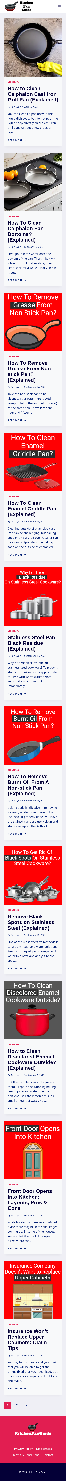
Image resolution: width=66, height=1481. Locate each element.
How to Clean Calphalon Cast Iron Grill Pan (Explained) (33, 94)
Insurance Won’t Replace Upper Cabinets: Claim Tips (28, 1339)
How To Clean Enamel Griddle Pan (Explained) (32, 508)
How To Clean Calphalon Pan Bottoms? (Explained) (26, 231)
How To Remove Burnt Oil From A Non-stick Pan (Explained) (28, 785)
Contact (48, 1455)
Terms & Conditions (26, 1455)
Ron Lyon (16, 106)
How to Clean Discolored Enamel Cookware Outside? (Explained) (32, 1059)
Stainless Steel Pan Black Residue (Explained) (31, 643)
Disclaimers (44, 1449)
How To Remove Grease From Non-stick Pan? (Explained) (30, 371)
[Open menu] (59, 6)
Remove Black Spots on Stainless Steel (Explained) (31, 922)
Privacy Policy (23, 1449)
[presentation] (33, 47)
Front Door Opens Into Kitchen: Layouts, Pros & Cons (30, 1199)
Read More (17, 140)
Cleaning (13, 82)
